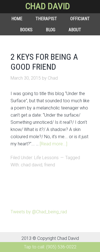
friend (49, 164)
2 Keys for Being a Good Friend (44, 62)
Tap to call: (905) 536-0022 (50, 247)
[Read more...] (53, 143)
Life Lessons (46, 157)
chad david (31, 164)
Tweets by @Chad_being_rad (39, 211)
